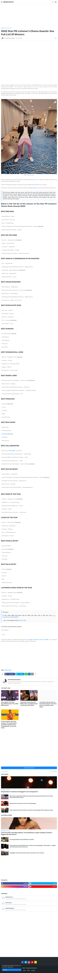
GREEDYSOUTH (8, 2)
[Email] (32, 674)
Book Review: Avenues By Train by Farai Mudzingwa (23, 803)
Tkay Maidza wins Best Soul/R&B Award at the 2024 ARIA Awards (9, 703)
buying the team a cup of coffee (38, 639)
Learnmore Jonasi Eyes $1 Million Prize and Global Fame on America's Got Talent (28, 703)
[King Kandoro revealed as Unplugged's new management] (29, 782)
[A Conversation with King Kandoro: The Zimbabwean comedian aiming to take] (10, 714)
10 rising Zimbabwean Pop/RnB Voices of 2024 (22, 839)
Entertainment (8, 28)
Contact (33, 970)
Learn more (10, 967)
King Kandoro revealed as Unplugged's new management (19, 791)
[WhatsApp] (26, 674)
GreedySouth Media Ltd (31, 968)
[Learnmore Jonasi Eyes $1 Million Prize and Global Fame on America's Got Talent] (29, 695)
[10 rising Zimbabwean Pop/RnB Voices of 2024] (4, 839)
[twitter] (25, 962)
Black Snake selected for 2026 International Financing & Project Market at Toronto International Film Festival (31, 796)
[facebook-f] (22, 962)
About (28, 970)
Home (2, 28)
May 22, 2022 (22, 620)
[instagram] (29, 962)
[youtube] (32, 962)
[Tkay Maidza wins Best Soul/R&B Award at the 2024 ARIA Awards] (10, 695)
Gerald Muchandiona (14, 679)
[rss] (35, 962)
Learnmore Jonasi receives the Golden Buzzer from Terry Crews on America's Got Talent (48, 704)
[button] (1, 2)
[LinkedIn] (29, 674)
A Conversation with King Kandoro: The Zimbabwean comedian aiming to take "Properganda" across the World (9, 724)
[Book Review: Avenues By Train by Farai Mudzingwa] (4, 803)
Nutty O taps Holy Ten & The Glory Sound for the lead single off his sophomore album (31, 810)
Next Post (54, 771)
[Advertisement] (29, 16)
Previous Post (5, 771)
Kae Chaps (33, 188)
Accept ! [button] (5, 969)
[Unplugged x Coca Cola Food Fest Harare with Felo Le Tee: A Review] (4, 852)
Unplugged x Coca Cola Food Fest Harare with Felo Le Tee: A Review (27, 853)
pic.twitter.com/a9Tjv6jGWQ (10, 617)
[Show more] (35, 674)
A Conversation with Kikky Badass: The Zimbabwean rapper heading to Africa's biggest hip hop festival (26, 833)
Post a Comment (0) (29, 767)
